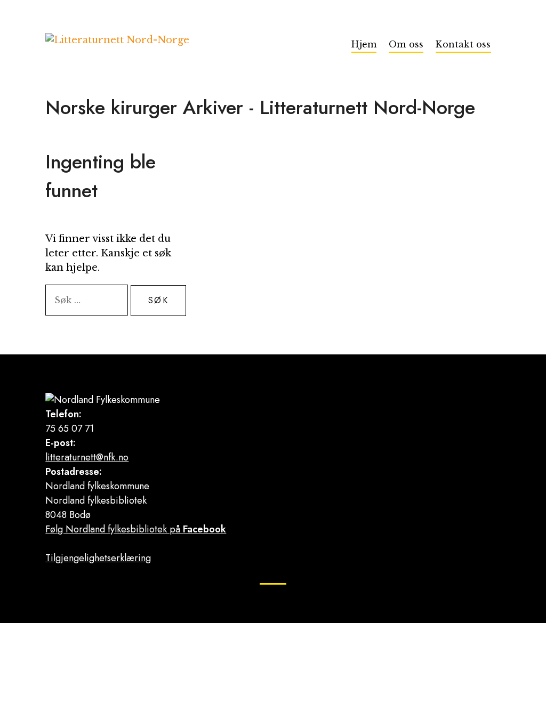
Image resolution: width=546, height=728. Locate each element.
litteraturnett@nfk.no (87, 457)
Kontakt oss (463, 44)
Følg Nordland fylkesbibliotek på (135, 529)
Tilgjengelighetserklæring (98, 558)
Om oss (406, 44)
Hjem (363, 44)
